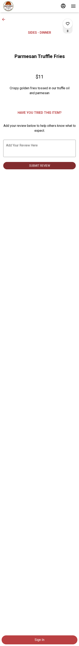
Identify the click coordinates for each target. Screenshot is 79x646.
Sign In (39, 640)
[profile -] (63, 5)
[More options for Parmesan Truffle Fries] (68, 24)
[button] (5, 19)
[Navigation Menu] (73, 6)
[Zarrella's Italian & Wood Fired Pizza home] (21, 6)
